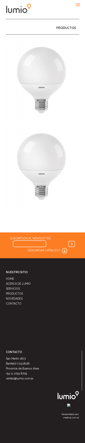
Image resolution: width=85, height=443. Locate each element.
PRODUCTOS (66, 28)
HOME (10, 278)
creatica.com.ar (71, 417)
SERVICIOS (13, 288)
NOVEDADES (14, 298)
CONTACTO (13, 303)
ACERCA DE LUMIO (18, 283)
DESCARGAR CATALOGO (44, 250)
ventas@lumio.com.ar (19, 378)
